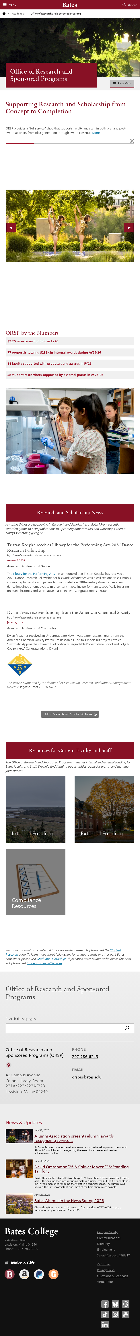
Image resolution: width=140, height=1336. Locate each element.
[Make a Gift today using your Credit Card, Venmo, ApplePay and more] (10, 1274)
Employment (106, 1249)
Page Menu (124, 83)
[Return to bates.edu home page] (6, 13)
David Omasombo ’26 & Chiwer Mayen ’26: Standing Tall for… (81, 1169)
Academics (18, 13)
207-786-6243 (85, 1056)
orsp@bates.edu (87, 1077)
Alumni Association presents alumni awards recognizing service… (74, 1138)
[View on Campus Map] (8, 1065)
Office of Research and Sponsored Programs (41, 75)
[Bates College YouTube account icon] (125, 1314)
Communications (108, 1238)
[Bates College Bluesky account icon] (115, 1304)
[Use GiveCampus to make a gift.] (53, 1274)
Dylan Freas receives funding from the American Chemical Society (68, 612)
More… (97, 133)
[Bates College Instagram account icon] (115, 1314)
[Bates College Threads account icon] (125, 1304)
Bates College (31, 1231)
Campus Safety (107, 1232)
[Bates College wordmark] (69, 5)
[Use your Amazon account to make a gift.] (24, 1274)
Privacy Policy (106, 1270)
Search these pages (21, 1019)
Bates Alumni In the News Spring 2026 (69, 1200)
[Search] (127, 1028)
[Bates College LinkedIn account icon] (105, 1324)
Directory (103, 1244)
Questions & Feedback (112, 1276)
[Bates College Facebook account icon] (105, 1304)
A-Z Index (103, 1264)
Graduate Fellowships (51, 959)
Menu (12, 4)
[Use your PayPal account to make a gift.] (39, 1274)
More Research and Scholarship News (68, 714)
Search (132, 4)
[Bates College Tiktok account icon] (105, 1314)
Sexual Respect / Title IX (113, 1255)
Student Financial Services (44, 963)
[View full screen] (132, 141)
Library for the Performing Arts (34, 573)
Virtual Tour (105, 1282)
